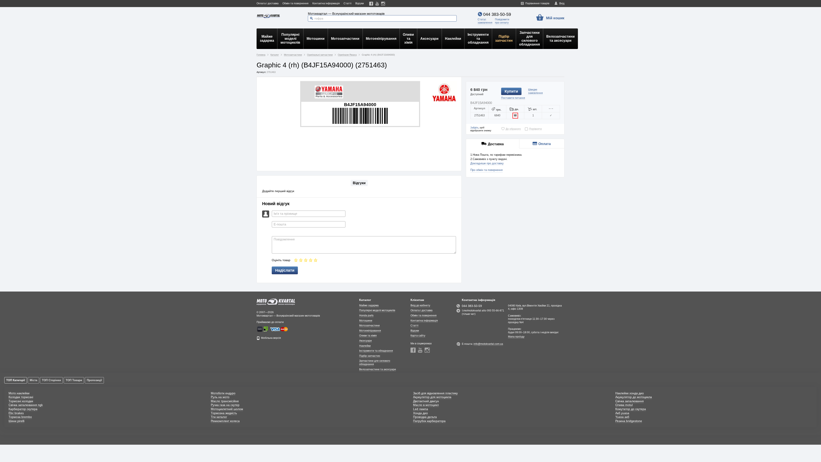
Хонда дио (420, 413)
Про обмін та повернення (486, 170)
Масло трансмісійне (225, 401)
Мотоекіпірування (381, 38)
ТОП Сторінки (51, 380)
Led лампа (420, 409)
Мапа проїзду (516, 336)
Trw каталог (219, 417)
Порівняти (535, 128)
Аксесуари (429, 38)
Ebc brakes (16, 413)
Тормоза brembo (20, 417)
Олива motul (624, 405)
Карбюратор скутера (23, 409)
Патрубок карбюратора (429, 421)
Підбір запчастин (504, 38)
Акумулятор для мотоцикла (432, 397)
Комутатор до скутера (630, 409)
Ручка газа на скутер (225, 405)
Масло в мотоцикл (426, 405)
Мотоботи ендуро (223, 393)
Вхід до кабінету (420, 305)
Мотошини (316, 38)
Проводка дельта (425, 417)
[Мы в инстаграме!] (383, 3)
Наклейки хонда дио (629, 393)
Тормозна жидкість (224, 413)
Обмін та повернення (295, 3)
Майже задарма (267, 38)
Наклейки (453, 38)
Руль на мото (220, 397)
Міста (33, 380)
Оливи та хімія (408, 38)
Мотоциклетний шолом (227, 409)
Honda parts (366, 315)
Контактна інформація (326, 3)
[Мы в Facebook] (371, 3)
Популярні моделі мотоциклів (290, 38)
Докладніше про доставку (487, 163)
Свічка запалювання (629, 401)
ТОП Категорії (15, 380)
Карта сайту (417, 335)
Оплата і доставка (268, 3)
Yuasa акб (622, 417)
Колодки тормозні (21, 397)
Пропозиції (94, 380)
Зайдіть (474, 127)
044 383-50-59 (497, 14)
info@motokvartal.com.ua (488, 343)
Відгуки (359, 3)
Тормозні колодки (21, 401)
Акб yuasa (622, 413)
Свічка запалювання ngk (26, 405)
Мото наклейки (19, 393)
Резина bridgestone (628, 421)
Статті (347, 3)
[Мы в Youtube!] (377, 3)
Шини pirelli (16, 421)
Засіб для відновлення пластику (435, 393)
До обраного (513, 128)
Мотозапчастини (345, 38)
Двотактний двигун (426, 401)
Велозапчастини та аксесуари (560, 38)
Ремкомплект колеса (225, 421)
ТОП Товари (74, 380)
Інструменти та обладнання (478, 38)
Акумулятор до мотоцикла (633, 397)
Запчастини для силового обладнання (529, 38)
